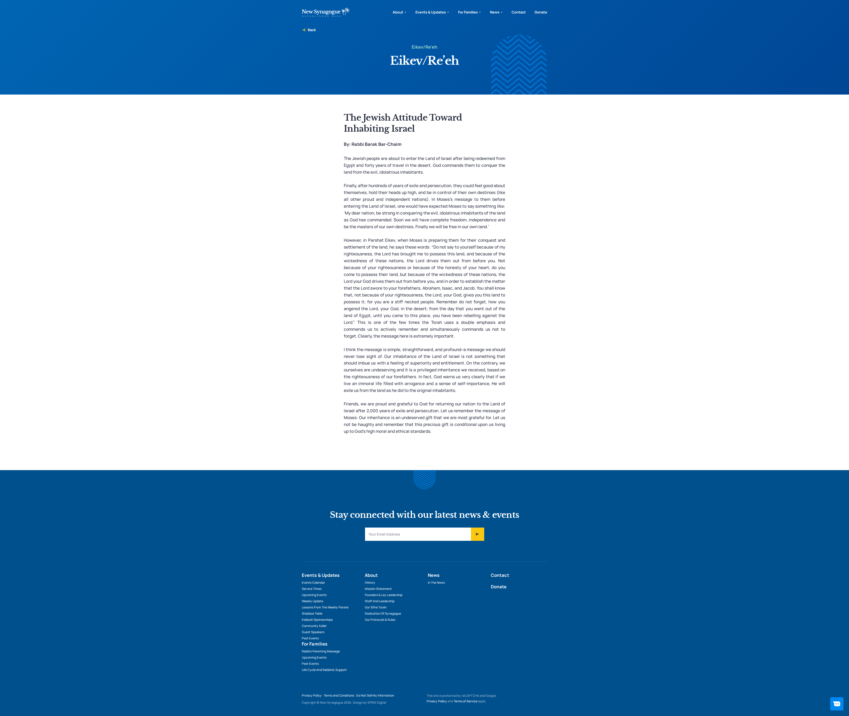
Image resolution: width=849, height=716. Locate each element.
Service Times (311, 589)
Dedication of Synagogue (383, 613)
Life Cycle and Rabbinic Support (324, 670)
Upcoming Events (314, 595)
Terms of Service (465, 701)
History (370, 582)
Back (311, 30)
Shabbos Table (312, 613)
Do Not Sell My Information (375, 695)
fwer (477, 534)
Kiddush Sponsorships (317, 619)
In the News (436, 582)
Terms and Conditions (339, 695)
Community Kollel (314, 626)
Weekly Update (312, 601)
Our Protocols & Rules (380, 619)
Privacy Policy (312, 695)
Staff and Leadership (379, 601)
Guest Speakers (313, 632)
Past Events (310, 638)
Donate (541, 12)
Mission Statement (378, 589)
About (398, 12)
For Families (468, 12)
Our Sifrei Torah (375, 607)
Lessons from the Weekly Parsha (325, 607)
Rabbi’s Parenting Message (321, 651)
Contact (519, 12)
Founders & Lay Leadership (383, 595)
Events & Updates (430, 12)
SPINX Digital (376, 702)
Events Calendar (313, 582)
